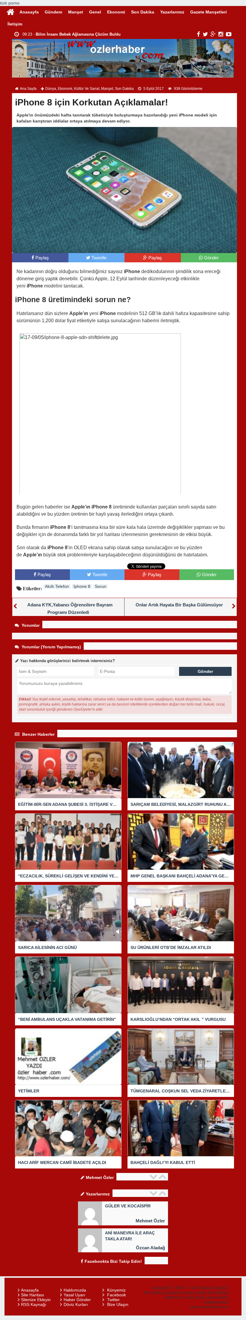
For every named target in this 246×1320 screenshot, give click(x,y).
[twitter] (205, 34)
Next (163, 1176)
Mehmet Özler (150, 1220)
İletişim (15, 24)
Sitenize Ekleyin (36, 1299)
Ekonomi (116, 12)
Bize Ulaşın (117, 1304)
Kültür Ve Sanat (86, 89)
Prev (154, 1176)
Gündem (53, 12)
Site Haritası (32, 1294)
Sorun (100, 586)
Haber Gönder (77, 1299)
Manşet (75, 12)
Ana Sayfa (28, 89)
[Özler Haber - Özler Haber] (10, 11)
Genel (95, 12)
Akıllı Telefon (57, 586)
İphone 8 (82, 586)
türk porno (10, 3)
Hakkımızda (75, 1290)
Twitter (113, 1299)
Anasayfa (29, 12)
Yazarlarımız (172, 12)
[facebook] (198, 34)
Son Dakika (142, 12)
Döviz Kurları (76, 1304)
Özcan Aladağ (150, 1247)
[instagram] (220, 34)
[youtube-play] (229, 34)
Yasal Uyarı (74, 1294)
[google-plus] (213, 34)
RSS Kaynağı (33, 1304)
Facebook (116, 1294)
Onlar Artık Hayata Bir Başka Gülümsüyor (179, 604)
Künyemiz (116, 1290)
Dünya (50, 89)
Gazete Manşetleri (208, 12)
